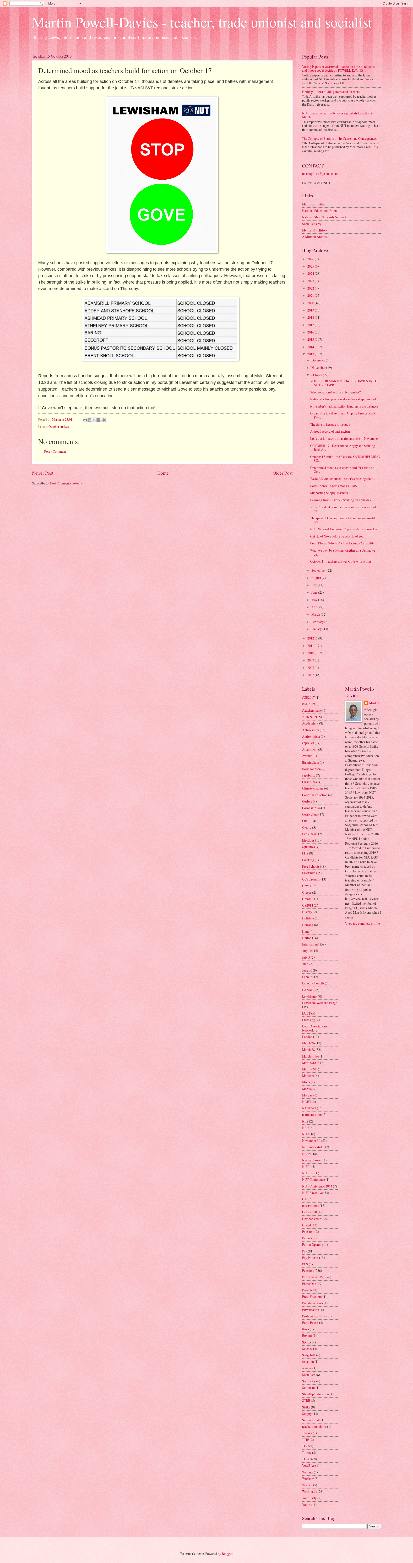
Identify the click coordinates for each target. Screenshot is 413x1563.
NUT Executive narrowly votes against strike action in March (338, 115)
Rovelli (307, 1335)
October (317, 375)
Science (307, 1348)
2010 (311, 652)
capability (308, 775)
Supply (307, 1413)
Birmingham (310, 762)
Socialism (308, 1374)
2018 (311, 317)
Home (163, 473)
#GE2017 (308, 697)
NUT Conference (313, 1179)
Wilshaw (308, 1478)
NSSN (306, 1153)
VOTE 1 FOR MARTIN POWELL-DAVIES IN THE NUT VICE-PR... (344, 383)
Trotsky (307, 1433)
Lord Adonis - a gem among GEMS (333, 485)
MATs (306, 1082)
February (317, 621)
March (316, 614)
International (310, 944)
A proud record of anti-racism (330, 431)
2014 (311, 346)
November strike (313, 1147)
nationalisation (312, 1114)
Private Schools (312, 1303)
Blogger (227, 1553)
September (318, 570)
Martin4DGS (311, 1062)
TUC (305, 1446)
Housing (307, 925)
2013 (311, 354)
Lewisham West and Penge (319, 1002)
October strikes (59, 426)
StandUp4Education (315, 1394)
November (318, 367)
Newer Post (42, 473)
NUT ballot (309, 1173)
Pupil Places (310, 1322)
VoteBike (308, 1465)
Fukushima (309, 872)
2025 (311, 266)
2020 (311, 303)
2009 (311, 660)
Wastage (307, 1472)
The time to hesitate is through (330, 424)
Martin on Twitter (314, 204)
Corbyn (307, 801)
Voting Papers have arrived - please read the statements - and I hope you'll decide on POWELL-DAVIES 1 (339, 68)
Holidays (308, 918)
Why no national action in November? (335, 392)
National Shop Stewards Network (324, 217)
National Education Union (319, 210)
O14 (305, 1199)
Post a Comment (55, 451)
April (315, 607)
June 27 (307, 963)
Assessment (309, 749)
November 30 (311, 1140)
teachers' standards (314, 1426)
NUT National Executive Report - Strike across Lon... (345, 529)
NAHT (306, 1101)
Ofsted (306, 1225)
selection (308, 1361)
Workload (308, 1491)
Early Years (309, 834)
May (314, 599)
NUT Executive (312, 1192)
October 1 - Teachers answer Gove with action (340, 561)
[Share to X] (94, 420)
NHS (305, 1134)
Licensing (308, 1019)
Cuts (305, 820)
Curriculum (310, 814)
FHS (305, 853)
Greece (306, 892)
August (316, 577)
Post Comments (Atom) (66, 483)
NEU (305, 1127)
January (316, 629)
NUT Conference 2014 (317, 1186)
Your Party (309, 1498)
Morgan (307, 1095)
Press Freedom (312, 1296)
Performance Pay (313, 1277)
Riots (305, 1329)
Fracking (308, 860)
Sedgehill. (308, 1355)
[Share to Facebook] (98, 420)
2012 (311, 638)
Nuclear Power (312, 1160)
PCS (305, 1264)
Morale (307, 1088)
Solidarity (308, 1381)
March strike (310, 1056)
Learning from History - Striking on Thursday (340, 500)
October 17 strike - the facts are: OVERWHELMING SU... (345, 458)
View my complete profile (362, 923)
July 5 (306, 957)
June (314, 592)
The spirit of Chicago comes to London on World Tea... (342, 520)
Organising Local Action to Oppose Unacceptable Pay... (343, 415)
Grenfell (307, 899)
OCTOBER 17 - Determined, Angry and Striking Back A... (342, 447)
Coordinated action (314, 795)
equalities (308, 846)
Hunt (305, 931)
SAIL (306, 1342)
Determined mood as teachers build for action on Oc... (342, 469)
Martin (374, 703)
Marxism (308, 1075)
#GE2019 (308, 704)
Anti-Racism (310, 730)
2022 (311, 288)
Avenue (307, 755)
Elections (308, 840)
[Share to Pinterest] (103, 420)
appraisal (308, 743)
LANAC (307, 990)
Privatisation (310, 1309)
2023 (311, 281)
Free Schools (310, 866)
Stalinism (308, 1387)
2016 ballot (309, 716)
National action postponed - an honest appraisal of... (344, 399)
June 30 (307, 970)
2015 (311, 339)
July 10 (307, 950)
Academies (309, 723)
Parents (307, 1238)
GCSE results (311, 879)
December (318, 360)
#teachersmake (312, 710)
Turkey (306, 1452)
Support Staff (311, 1420)
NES (305, 1121)
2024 (311, 273)
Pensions (308, 1270)
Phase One (309, 1283)
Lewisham (309, 996)
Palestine (308, 1231)
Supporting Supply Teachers (329, 492)
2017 (311, 324)
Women (307, 1485)
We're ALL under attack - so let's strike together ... (342, 478)
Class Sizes (309, 781)
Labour (307, 976)
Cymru (306, 827)
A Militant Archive (314, 236)
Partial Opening (312, 1244)
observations (310, 1205)
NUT (305, 1166)
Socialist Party (311, 223)
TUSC (306, 1459)
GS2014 (307, 905)
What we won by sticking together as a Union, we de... (342, 552)
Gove (305, 885)
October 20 (309, 1212)
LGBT (306, 1013)
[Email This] (85, 420)
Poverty (307, 1290)
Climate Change (312, 788)
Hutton (306, 937)
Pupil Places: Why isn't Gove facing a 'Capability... (343, 543)
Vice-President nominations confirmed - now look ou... (343, 509)
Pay (304, 1251)
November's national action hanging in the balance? (344, 406)
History (307, 911)
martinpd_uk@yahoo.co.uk (320, 173)
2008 (311, 667)
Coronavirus (310, 808)
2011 (311, 645)
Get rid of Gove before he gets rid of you (337, 536)
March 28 (308, 1049)
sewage (307, 1368)
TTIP (305, 1439)
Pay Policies (310, 1257)
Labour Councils (313, 983)
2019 (311, 310)
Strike (306, 1407)
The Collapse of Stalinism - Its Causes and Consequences (339, 138)
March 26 (308, 1043)
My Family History (315, 230)
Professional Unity (314, 1316)
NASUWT (309, 1108)
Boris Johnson (311, 769)
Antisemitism (311, 736)
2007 (311, 674)
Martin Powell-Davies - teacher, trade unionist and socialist (202, 22)
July (314, 585)
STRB (306, 1400)
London (307, 1036)
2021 (311, 295)
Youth (306, 1504)
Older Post (283, 473)
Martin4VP (309, 1069)
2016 (311, 332)
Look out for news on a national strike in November (344, 438)
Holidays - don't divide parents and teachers (330, 91)
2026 (311, 259)
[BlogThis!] (89, 420)
